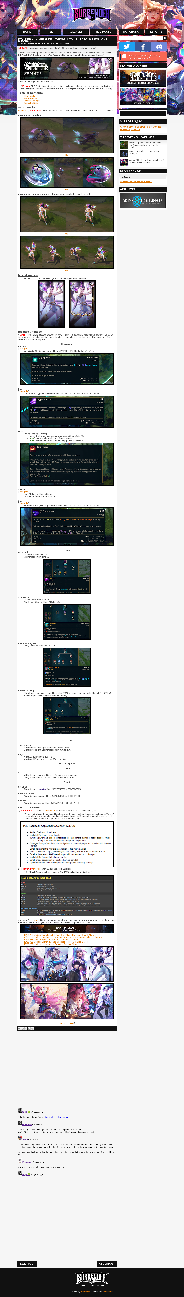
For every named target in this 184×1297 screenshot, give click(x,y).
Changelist (23, 348)
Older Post (107, 1263)
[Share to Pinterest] (32, 1028)
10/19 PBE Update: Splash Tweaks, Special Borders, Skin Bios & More (56, 942)
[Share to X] (25, 1028)
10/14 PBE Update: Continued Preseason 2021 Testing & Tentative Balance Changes (63, 937)
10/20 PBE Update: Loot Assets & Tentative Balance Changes (52, 944)
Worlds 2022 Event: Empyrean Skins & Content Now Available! (146, 161)
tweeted (36, 869)
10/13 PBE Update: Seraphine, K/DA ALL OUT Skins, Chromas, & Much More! (59, 935)
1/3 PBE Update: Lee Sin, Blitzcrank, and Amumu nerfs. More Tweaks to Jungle (145, 144)
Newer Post (26, 1263)
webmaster (108, 1292)
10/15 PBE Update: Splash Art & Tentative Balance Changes (51, 939)
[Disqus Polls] (66, 1068)
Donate (100, 1285)
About (91, 1285)
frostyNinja (85, 1292)
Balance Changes (32, 101)
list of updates (49, 810)
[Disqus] (67, 1143)
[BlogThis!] (22, 1028)
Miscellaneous (30, 98)
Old (66, 155)
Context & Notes (31, 103)
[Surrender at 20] (92, 14)
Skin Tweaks (30, 96)
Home (82, 1285)
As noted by (23, 110)
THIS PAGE (34, 920)
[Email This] (19, 1028)
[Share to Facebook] (29, 1028)
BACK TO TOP (66, 1023)
